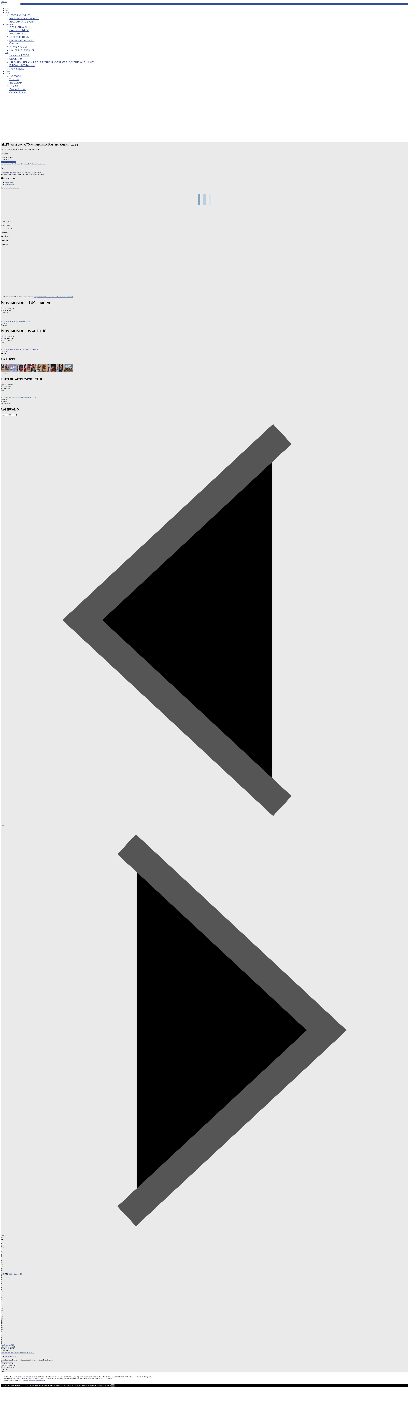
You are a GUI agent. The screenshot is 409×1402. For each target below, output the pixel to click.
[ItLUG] (4, 2)
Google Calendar (17, 164)
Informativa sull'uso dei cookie (36, 1380)
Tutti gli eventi (6, 403)
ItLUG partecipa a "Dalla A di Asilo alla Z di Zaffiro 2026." (21, 349)
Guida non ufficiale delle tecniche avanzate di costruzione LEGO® (51, 62)
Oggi (2, 825)
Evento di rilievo (10, 1356)
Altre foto (4, 373)
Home (7, 8)
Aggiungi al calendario (8, 162)
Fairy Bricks (16, 68)
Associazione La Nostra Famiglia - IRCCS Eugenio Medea (21, 172)
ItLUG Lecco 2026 (15, 1274)
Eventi (7, 12)
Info (6, 53)
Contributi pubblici (21, 50)
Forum (7, 71)
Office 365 (34, 164)
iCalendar (26, 164)
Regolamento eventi (22, 21)
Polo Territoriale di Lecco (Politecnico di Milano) (17, 1353)
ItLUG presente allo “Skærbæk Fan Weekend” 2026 (18, 397)
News (7, 10)
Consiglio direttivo (21, 40)
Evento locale (9, 182)
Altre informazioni (7, 1362)
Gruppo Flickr (17, 92)
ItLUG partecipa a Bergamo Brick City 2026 (16, 321)
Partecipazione (10, 184)
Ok (113, 1385)
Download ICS (6, 164)
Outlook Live (42, 164)
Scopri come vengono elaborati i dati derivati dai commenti (53, 297)
